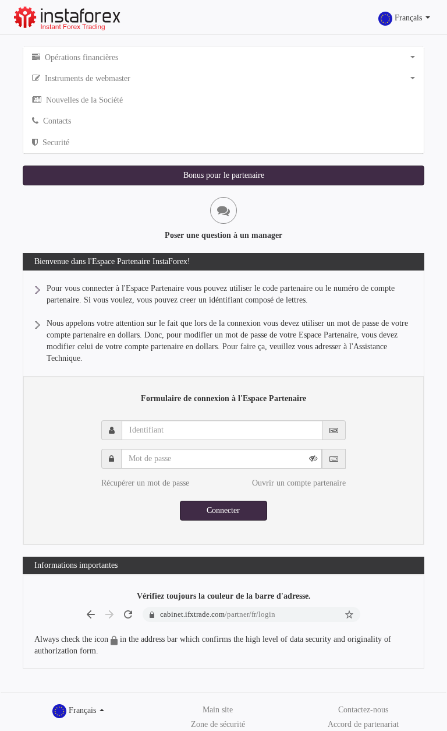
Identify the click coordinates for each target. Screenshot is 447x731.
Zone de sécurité (218, 724)
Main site (218, 709)
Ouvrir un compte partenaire (299, 483)
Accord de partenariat (363, 724)
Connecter (223, 510)
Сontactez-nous (363, 709)
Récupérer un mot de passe (145, 483)
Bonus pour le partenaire (223, 175)
